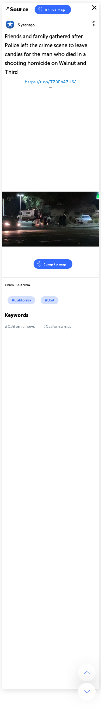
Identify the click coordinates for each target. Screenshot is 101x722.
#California (21, 300)
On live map (54, 10)
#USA (49, 300)
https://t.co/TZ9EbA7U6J (50, 81)
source (19, 9)
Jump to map (54, 264)
